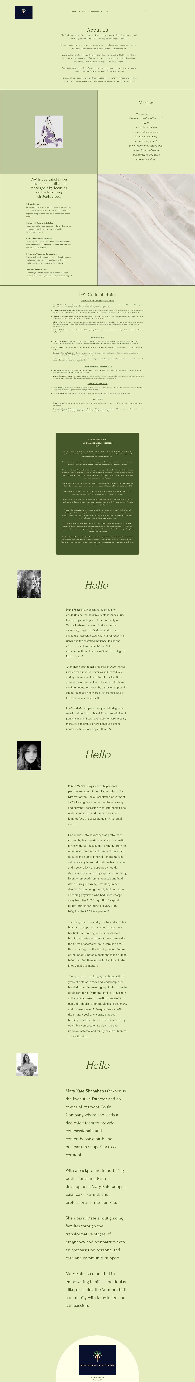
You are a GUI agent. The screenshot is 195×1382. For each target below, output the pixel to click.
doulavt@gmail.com (97, 1377)
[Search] (145, 10)
